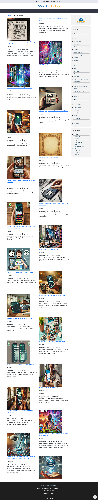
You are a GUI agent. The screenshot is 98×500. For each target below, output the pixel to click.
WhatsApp (77, 118)
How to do (32, 11)
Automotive (77, 44)
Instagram (76, 76)
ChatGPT (76, 49)
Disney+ (76, 57)
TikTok (75, 115)
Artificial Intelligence (79, 41)
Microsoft (76, 96)
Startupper (43, 11)
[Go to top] (95, 497)
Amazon (76, 36)
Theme (46, 498)
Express (77, 154)
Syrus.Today (77, 112)
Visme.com (78, 144)
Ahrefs (77, 138)
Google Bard (77, 65)
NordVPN (77, 150)
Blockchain (77, 46)
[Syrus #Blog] (49, 6)
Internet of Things (79, 91)
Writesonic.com (79, 146)
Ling (76, 140)
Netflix (75, 99)
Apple (75, 38)
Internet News (65, 11)
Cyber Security (78, 55)
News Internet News (79, 102)
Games (54, 11)
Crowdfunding (78, 52)
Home (9, 16)
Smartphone (77, 107)
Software (76, 134)
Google (76, 63)
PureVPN (77, 152)
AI (74, 33)
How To (76, 68)
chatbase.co (78, 142)
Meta (75, 94)
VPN (75, 148)
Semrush (77, 136)
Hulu (75, 74)
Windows (76, 121)
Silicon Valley (77, 104)
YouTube (76, 123)
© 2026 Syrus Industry (49, 486)
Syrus (52, 498)
